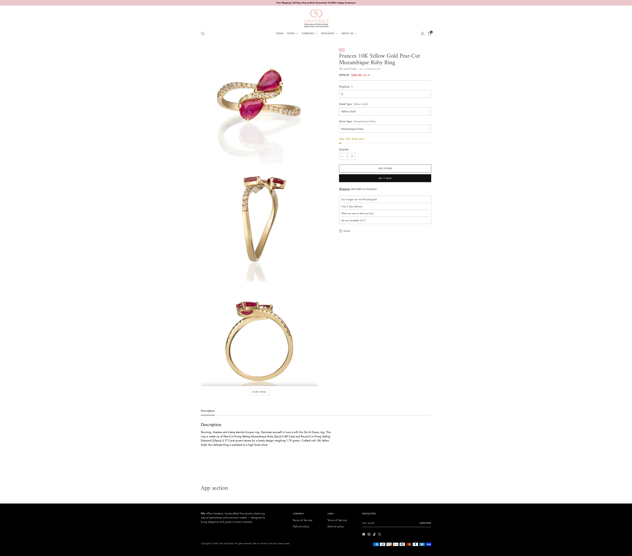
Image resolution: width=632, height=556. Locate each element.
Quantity (344, 149)
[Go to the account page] (422, 33)
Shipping (344, 189)
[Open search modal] (202, 33)
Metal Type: (353, 104)
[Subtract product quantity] (342, 156)
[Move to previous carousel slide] (421, 467)
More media (259, 391)
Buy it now (385, 178)
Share (346, 231)
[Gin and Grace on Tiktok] (375, 535)
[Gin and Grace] (316, 17)
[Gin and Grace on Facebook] (364, 535)
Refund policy (301, 526)
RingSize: (346, 87)
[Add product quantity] (352, 156)
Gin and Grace (348, 69)
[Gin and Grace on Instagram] (369, 535)
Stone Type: (357, 121)
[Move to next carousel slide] (428, 467)
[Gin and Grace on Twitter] (380, 535)
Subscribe (425, 523)
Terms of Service (302, 520)
